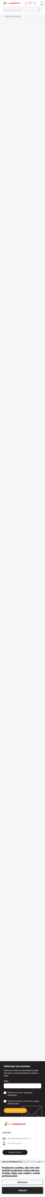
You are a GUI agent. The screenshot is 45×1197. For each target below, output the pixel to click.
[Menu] (42, 3)
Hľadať (39, 10)
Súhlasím (22, 1190)
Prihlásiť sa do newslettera (15, 1110)
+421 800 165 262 (15, 1143)
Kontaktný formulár (15, 1152)
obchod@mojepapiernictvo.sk (19, 1138)
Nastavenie (23, 1182)
